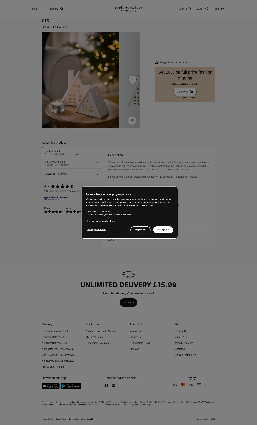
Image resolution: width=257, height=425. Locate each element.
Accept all (163, 230)
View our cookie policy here (99, 221)
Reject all (140, 230)
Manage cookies (96, 230)
